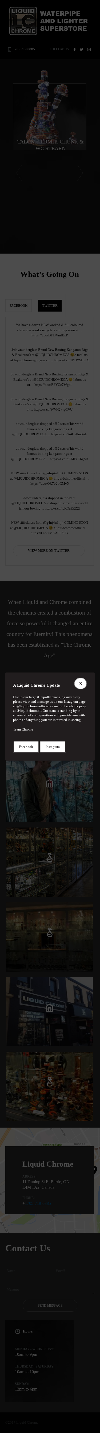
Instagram (53, 747)
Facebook (26, 747)
